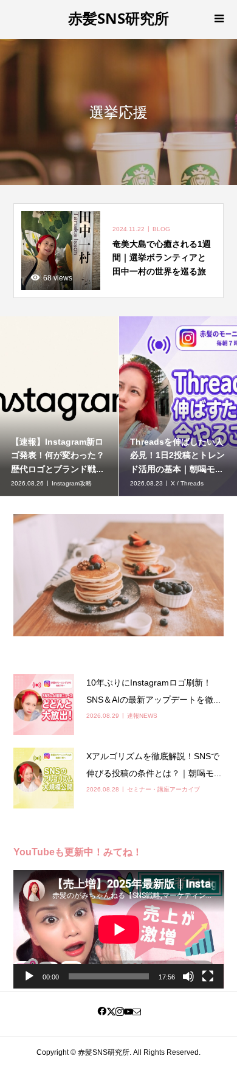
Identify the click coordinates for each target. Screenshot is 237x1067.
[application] (118, 929)
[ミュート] (188, 976)
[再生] (29, 976)
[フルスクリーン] (208, 976)
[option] (167, 406)
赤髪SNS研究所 (118, 18)
